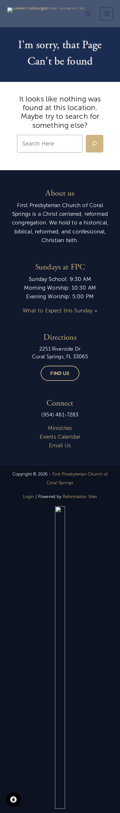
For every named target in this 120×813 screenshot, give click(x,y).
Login (28, 496)
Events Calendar (60, 437)
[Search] (88, 13)
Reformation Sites (80, 496)
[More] (106, 13)
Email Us (60, 445)
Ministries (60, 428)
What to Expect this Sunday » (60, 311)
